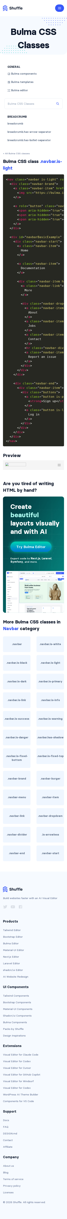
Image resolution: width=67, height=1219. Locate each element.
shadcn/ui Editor (13, 970)
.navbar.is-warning (50, 718)
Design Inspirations (14, 1035)
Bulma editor (19, 90)
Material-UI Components (17, 1009)
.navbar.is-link (16, 700)
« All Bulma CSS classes (16, 153)
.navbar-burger (50, 778)
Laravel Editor (11, 963)
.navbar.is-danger (16, 737)
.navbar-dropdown (50, 816)
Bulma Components (15, 1022)
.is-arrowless (50, 834)
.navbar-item (50, 797)
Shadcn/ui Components (17, 1015)
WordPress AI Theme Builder (20, 1094)
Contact (8, 1140)
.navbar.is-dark (17, 681)
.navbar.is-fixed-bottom (17, 758)
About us (8, 1165)
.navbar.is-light (50, 662)
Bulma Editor (11, 943)
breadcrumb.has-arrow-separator (29, 132)
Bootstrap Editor (13, 936)
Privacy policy (12, 1185)
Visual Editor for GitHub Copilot (21, 1074)
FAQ (5, 1126)
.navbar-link (17, 816)
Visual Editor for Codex (17, 1061)
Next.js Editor (11, 956)
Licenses (8, 1192)
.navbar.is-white (50, 644)
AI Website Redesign (15, 976)
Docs (6, 1120)
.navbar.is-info (50, 700)
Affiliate (7, 1146)
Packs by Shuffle (13, 1029)
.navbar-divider (17, 834)
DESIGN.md (10, 1133)
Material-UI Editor (13, 950)
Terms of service (13, 1179)
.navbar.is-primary (50, 681)
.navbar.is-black (16, 662)
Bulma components (24, 73)
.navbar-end (17, 853)
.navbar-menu (17, 797)
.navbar (17, 644)
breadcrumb (15, 123)
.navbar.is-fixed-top (50, 756)
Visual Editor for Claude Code (20, 1054)
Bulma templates (22, 82)
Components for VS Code (18, 1101)
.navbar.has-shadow (50, 737)
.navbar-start (50, 853)
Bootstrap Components (17, 1002)
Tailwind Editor (12, 930)
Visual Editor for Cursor (17, 1068)
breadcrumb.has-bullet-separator (29, 140)
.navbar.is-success (16, 718)
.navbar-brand (16, 778)
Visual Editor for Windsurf (18, 1081)
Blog (5, 1172)
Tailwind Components (16, 995)
